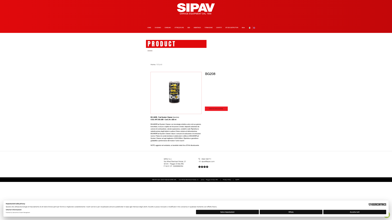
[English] (254, 27)
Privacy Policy (227, 180)
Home (153, 64)
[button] (232, 27)
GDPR (237, 180)
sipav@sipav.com (208, 162)
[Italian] (250, 27)
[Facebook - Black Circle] (202, 167)
